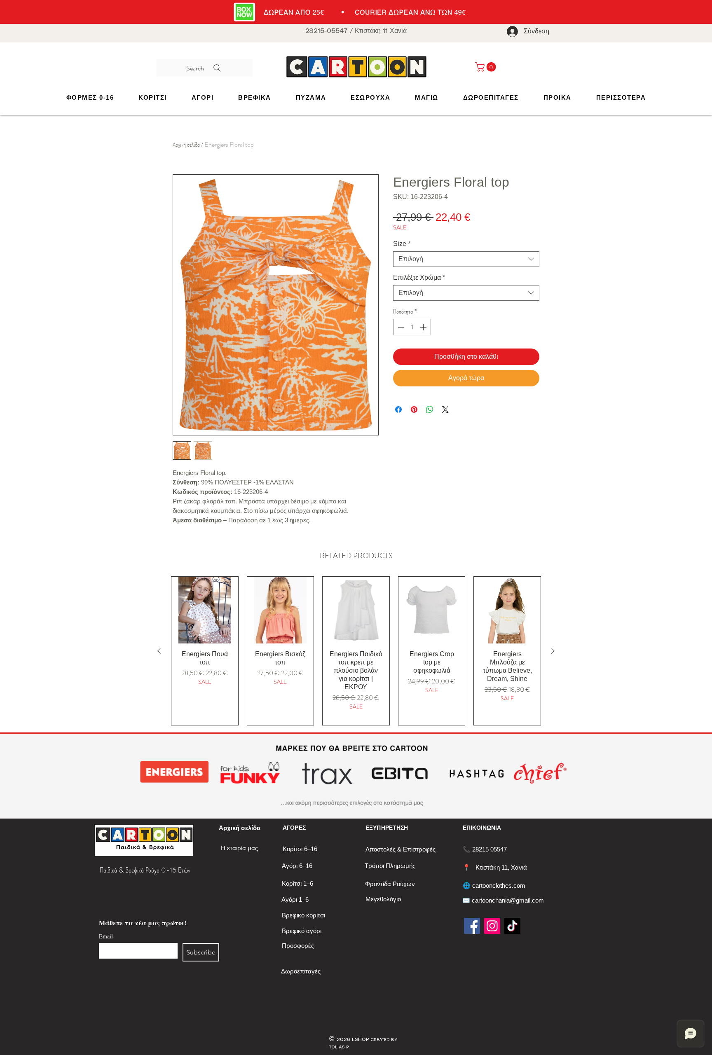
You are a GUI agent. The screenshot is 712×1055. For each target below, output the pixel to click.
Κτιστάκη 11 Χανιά (381, 31)
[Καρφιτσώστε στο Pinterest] (414, 409)
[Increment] (424, 327)
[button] (152, 97)
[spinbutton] (412, 327)
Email (106, 936)
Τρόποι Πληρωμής (390, 865)
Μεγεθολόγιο (383, 899)
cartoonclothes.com (498, 885)
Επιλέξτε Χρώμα (419, 277)
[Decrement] (400, 327)
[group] (356, 651)
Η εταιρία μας (239, 847)
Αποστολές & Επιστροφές (400, 849)
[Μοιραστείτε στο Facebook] (398, 409)
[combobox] (466, 259)
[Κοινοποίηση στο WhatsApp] (430, 409)
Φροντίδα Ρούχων (390, 883)
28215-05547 (326, 31)
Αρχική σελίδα (186, 144)
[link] (486, 67)
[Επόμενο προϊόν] (553, 651)
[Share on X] (445, 409)
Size (401, 243)
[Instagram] (492, 926)
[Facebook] (472, 926)
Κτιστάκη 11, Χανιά (501, 867)
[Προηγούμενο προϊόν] (159, 651)
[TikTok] (512, 926)
